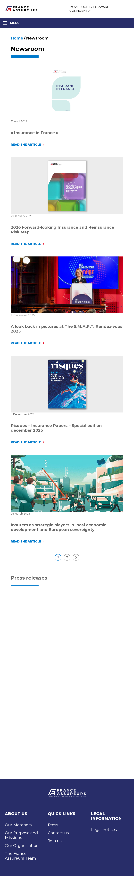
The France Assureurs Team (20, 856)
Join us (55, 840)
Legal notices (104, 829)
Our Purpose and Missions (21, 835)
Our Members (18, 825)
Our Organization (22, 845)
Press (53, 825)
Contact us (58, 832)
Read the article (26, 144)
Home (17, 38)
